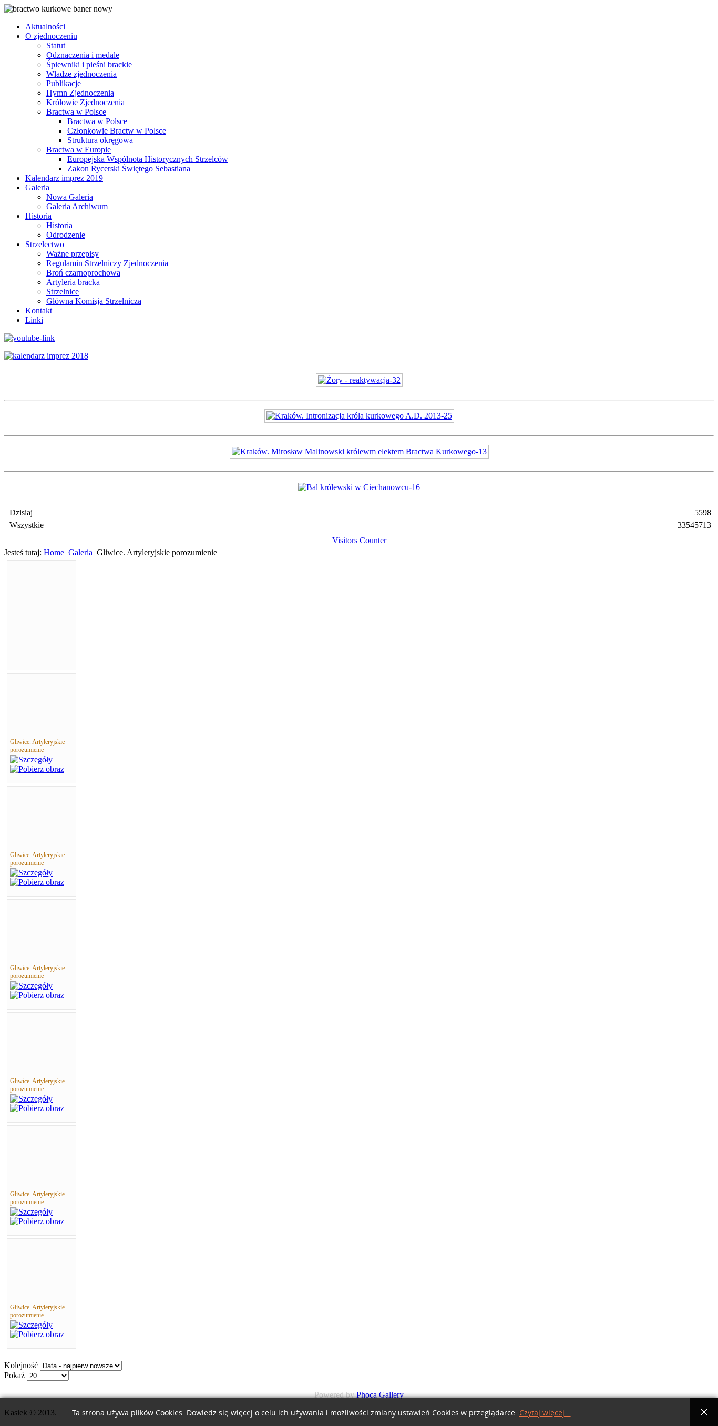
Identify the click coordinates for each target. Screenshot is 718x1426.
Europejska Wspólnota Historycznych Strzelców (147, 159)
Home (54, 552)
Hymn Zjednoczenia (80, 92)
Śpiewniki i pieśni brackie (89, 64)
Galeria (37, 187)
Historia (38, 215)
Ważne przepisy (72, 253)
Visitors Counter (359, 540)
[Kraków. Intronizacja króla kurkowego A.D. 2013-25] (359, 415)
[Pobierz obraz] (37, 769)
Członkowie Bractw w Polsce (116, 130)
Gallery (391, 1394)
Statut (55, 45)
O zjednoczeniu (51, 36)
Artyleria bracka (73, 282)
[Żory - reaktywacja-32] (359, 379)
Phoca (366, 1394)
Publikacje (63, 83)
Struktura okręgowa (100, 140)
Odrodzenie (65, 234)
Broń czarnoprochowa (83, 272)
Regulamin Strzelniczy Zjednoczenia (107, 263)
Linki (34, 319)
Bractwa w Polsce (76, 111)
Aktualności (45, 26)
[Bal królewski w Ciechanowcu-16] (359, 487)
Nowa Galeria (69, 196)
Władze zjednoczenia (81, 73)
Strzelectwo (44, 244)
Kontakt (38, 310)
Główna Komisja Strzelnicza (93, 301)
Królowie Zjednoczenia (85, 102)
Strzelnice (62, 291)
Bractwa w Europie (78, 149)
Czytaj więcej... (545, 1413)
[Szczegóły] (31, 759)
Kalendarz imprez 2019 (64, 178)
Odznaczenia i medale (82, 54)
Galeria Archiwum (77, 206)
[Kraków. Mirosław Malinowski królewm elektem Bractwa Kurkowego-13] (359, 451)
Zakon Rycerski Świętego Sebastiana (128, 168)
